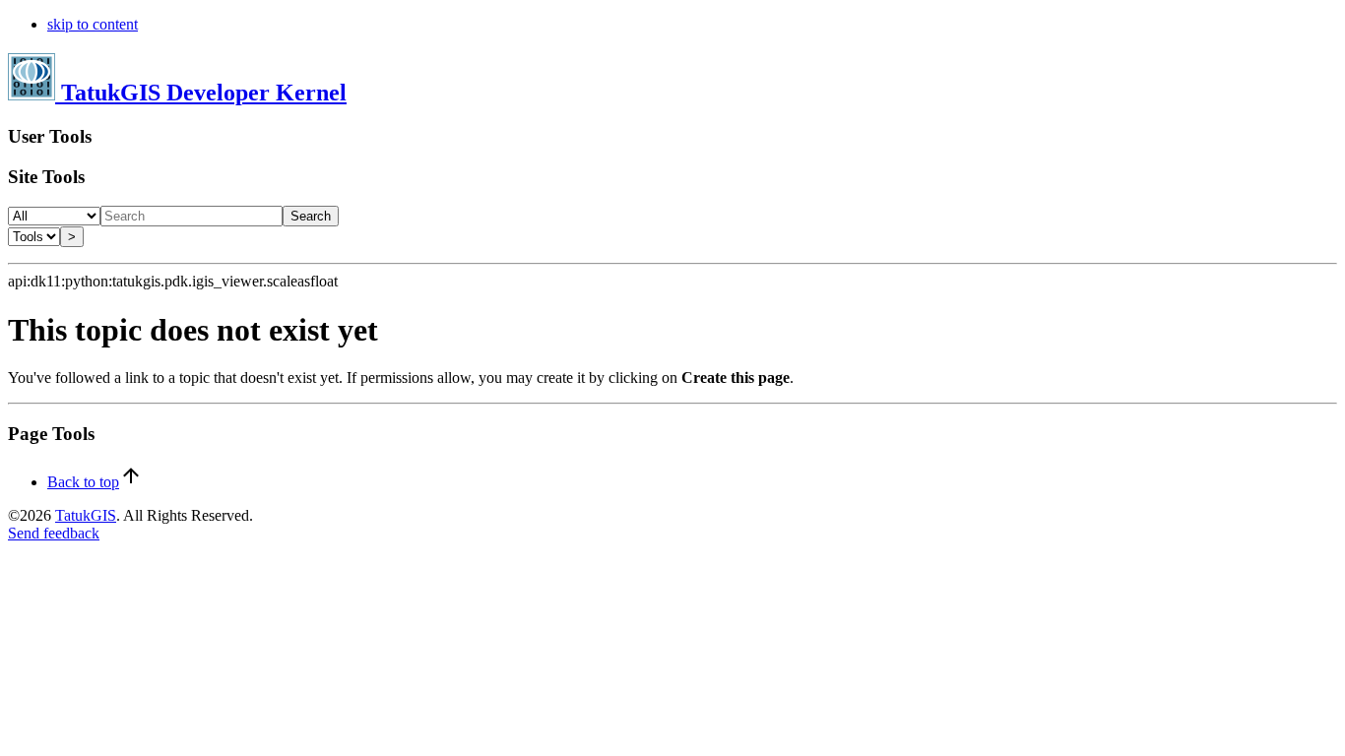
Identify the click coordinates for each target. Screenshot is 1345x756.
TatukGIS (85, 515)
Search (310, 216)
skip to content (92, 24)
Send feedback (53, 533)
